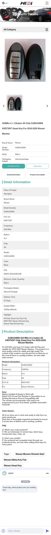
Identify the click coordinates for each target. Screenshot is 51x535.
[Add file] (3, 531)
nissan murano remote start (30, 454)
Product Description (37, 175)
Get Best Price (13, 166)
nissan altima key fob (15, 460)
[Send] (47, 531)
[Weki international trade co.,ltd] (26, 3)
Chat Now (37, 166)
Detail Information (13, 175)
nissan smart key (13, 465)
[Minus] (47, 473)
